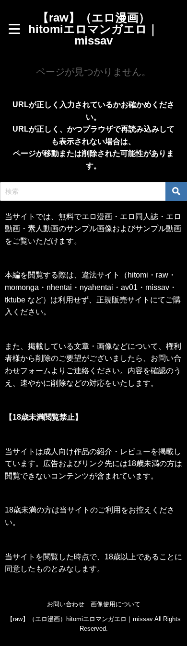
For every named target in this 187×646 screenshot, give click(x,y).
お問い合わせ (65, 604)
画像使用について (115, 604)
